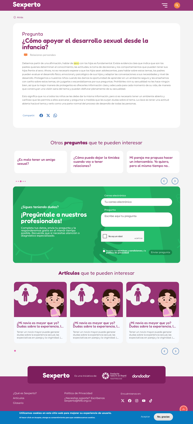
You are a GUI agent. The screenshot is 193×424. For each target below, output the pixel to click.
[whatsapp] (55, 117)
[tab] (16, 181)
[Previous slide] (164, 181)
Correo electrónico (115, 195)
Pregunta (110, 210)
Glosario (18, 403)
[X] (48, 117)
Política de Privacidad (78, 393)
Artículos (18, 398)
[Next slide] (175, 181)
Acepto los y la (126, 252)
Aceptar (145, 416)
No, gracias (163, 417)
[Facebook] (41, 117)
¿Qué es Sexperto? (25, 393)
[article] (40, 312)
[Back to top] (183, 409)
